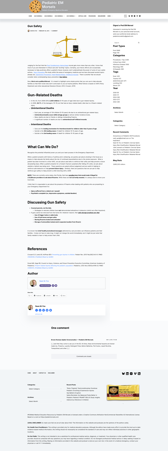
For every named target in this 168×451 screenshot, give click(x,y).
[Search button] (138, 42)
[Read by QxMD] (47, 257)
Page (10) (116, 53)
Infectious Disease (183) (121, 64)
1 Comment (54, 30)
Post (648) (116, 50)
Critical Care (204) (119, 62)
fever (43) (116, 76)
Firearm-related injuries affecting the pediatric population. (54, 265)
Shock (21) (116, 85)
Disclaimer (51, 373)
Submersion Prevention (43, 74)
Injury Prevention (39, 72)
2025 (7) (116, 95)
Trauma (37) (117, 78)
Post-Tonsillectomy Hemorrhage (57, 65)
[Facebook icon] (36, 310)
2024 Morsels (48, 16)
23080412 (31, 268)
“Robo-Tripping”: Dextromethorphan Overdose (82, 388)
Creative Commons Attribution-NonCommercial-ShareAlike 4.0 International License (111, 415)
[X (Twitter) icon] (47, 310)
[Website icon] (43, 310)
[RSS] (139, 16)
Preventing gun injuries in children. (63, 254)
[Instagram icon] (50, 310)
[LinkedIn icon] (40, 310)
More (109, 16)
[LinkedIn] (132, 16)
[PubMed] (38, 257)
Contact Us (42, 373)
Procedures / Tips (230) (121, 60)
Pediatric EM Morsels (64, 415)
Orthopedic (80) (118, 69)
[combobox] (125, 42)
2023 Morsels (59, 16)
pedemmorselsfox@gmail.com (123, 36)
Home (30, 16)
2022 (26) (116, 102)
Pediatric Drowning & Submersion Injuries (80, 390)
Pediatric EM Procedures (131, 136)
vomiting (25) (117, 83)
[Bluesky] (129, 16)
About (35, 373)
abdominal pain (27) (119, 81)
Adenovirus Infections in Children (78, 400)
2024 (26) (116, 97)
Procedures (92, 16)
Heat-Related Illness (58, 74)
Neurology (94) (118, 67)
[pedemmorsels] (123, 393)
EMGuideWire (101, 16)
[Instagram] (134, 16)
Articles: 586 (38, 314)
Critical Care (82, 16)
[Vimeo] (137, 16)
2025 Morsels (38, 16)
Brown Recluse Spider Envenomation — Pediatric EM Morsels (72, 340)
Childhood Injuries (72, 74)
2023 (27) (116, 99)
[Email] (56, 285)
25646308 (31, 257)
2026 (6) (116, 92)
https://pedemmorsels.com (50, 417)
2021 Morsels (71, 16)
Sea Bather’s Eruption (74, 393)
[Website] (53, 285)
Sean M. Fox (44, 281)
